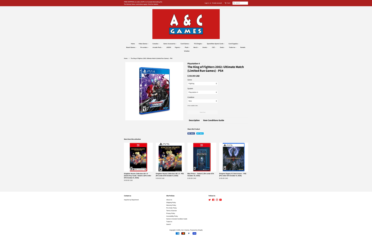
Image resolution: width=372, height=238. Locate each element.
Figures (177, 47)
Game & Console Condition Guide (176, 219)
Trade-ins (232, 47)
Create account (217, 3)
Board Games (131, 47)
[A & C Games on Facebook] (213, 200)
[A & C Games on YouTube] (220, 200)
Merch (195, 47)
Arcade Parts (157, 47)
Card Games (185, 44)
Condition (190, 97)
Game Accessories (169, 44)
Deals (222, 47)
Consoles (155, 44)
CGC (213, 47)
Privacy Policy (170, 213)
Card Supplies (233, 44)
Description (194, 120)
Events (205, 47)
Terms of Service (171, 210)
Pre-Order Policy (171, 208)
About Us (169, 200)
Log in (207, 3)
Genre (189, 80)
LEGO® (168, 47)
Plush (187, 47)
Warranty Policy (171, 205)
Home (133, 44)
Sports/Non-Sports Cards (215, 44)
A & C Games (185, 230)
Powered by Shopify (196, 230)
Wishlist (186, 51)
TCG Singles (198, 44)
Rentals (242, 47)
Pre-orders (144, 47)
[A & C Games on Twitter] (210, 200)
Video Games (143, 44)
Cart (228, 3)
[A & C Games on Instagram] (217, 200)
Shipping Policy (171, 202)
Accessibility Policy (172, 216)
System (190, 88)
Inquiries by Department (131, 200)
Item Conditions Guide (213, 120)
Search (168, 224)
